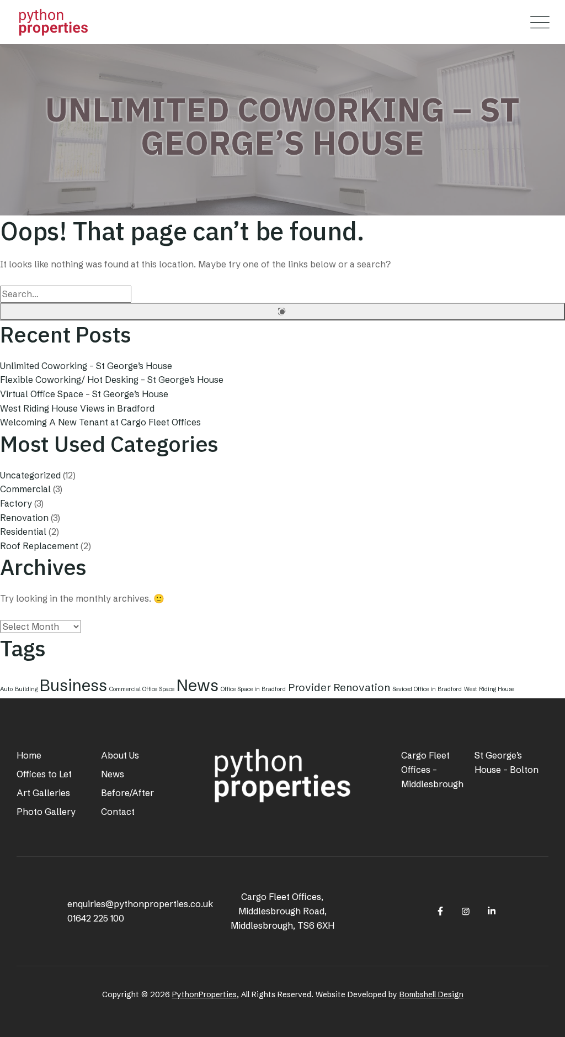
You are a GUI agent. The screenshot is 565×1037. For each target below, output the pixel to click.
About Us (120, 755)
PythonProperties (204, 994)
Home (29, 755)
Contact (118, 811)
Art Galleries (43, 792)
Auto (6, 689)
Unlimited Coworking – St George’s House (86, 365)
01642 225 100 (95, 918)
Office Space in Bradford (253, 689)
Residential (23, 531)
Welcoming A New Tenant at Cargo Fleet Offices (100, 422)
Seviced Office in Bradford (427, 689)
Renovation (24, 517)
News (197, 685)
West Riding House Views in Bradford (77, 408)
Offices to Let (44, 774)
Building (26, 689)
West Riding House (489, 689)
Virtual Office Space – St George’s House (84, 393)
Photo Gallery (46, 811)
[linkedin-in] (492, 911)
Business (73, 685)
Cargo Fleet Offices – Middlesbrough (432, 769)
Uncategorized (30, 475)
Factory (16, 503)
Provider (309, 687)
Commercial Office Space (141, 689)
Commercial (25, 488)
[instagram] (466, 911)
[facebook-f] (440, 911)
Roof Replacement (39, 545)
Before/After (127, 792)
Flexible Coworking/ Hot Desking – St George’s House (111, 379)
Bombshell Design (431, 994)
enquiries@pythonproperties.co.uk (140, 903)
